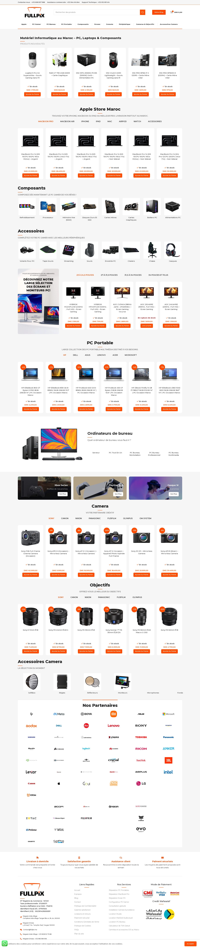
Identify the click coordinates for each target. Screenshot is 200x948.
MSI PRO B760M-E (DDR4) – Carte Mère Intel (167, 75)
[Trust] (86, 795)
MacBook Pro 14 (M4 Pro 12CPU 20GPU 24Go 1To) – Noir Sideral (169, 156)
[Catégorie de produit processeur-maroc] (48, 209)
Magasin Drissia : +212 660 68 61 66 (35, 939)
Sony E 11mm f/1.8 (30, 630)
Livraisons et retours (82, 914)
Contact (77, 902)
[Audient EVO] (141, 830)
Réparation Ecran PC (117, 898)
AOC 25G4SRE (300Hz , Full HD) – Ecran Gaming (146, 306)
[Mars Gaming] (141, 806)
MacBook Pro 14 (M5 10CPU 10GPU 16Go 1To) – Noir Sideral (113, 156)
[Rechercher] (142, 12)
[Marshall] (168, 818)
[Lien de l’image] (160, 914)
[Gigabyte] (31, 841)
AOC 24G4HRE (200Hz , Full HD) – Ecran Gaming (171, 306)
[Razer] (113, 830)
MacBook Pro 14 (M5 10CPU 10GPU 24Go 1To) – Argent (58, 156)
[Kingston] (113, 737)
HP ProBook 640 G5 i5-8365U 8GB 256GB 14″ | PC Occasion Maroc (86, 390)
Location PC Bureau (117, 922)
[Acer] (168, 806)
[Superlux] (113, 772)
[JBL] (168, 760)
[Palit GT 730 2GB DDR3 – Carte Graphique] (59, 60)
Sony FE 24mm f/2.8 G (58, 630)
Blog (76, 898)
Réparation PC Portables (119, 890)
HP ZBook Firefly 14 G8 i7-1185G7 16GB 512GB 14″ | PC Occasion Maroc (142, 390)
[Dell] (59, 725)
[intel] (168, 772)
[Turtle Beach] (59, 830)
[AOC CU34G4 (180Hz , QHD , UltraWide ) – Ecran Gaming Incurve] (122, 292)
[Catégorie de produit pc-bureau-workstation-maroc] (134, 452)
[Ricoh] (141, 749)
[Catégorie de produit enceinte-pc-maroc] (110, 252)
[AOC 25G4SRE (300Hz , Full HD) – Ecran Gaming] (146, 292)
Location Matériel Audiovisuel (121, 918)
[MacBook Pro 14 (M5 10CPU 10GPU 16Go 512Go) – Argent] (31, 141)
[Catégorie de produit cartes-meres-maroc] (110, 209)
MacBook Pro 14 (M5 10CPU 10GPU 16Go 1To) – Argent (86, 156)
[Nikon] (168, 795)
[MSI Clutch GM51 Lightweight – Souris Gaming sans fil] (113, 60)
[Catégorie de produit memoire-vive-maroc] (68, 210)
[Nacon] (113, 806)
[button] (32, 94)
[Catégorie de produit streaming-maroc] (68, 252)
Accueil (77, 890)
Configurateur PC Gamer (119, 902)
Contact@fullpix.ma (30, 930)
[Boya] (86, 714)
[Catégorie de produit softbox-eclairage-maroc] (32, 684)
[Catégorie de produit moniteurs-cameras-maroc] (123, 684)
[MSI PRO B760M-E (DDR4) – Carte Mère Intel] (167, 60)
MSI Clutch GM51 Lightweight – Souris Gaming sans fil (114, 75)
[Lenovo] (113, 725)
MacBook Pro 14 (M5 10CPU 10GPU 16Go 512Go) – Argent (30, 156)
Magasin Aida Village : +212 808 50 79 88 (37, 934)
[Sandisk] (141, 760)
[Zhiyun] (86, 830)
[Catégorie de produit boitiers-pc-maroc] (152, 209)
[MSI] (113, 818)
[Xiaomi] (113, 714)
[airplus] (141, 772)
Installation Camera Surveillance (121, 910)
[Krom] (31, 795)
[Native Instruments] (59, 760)
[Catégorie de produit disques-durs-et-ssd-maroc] (89, 210)
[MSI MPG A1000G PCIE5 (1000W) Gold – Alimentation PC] (86, 60)
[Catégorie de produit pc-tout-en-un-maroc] (115, 451)
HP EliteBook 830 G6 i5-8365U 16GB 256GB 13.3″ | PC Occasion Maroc (58, 390)
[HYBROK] (141, 818)
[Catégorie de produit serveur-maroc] (96, 451)
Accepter (190, 944)
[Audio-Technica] (86, 737)
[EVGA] (113, 795)
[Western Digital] (59, 818)
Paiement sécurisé (81, 918)
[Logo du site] (34, 12)
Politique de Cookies (82, 926)
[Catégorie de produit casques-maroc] (173, 252)
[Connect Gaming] (168, 830)
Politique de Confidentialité (85, 906)
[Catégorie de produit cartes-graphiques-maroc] (131, 210)
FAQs (76, 930)
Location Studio (115, 914)
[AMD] (86, 841)
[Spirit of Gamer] (86, 760)
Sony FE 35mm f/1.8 (86, 630)
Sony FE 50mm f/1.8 (169, 630)
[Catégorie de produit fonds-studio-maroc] (183, 684)
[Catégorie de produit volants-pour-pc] (27, 252)
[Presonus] (31, 830)
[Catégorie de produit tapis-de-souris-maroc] (48, 252)
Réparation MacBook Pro (119, 894)
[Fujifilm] (86, 818)
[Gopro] (59, 841)
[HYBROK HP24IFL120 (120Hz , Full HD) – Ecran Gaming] (98, 292)
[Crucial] (113, 760)
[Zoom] (59, 806)
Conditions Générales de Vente (86, 922)
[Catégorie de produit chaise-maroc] (152, 252)
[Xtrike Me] (86, 806)
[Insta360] (31, 806)
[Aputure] (59, 772)
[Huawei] (113, 749)
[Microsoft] (168, 714)
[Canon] (31, 783)
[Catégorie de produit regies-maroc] (62, 684)
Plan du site (79, 934)
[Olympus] (168, 725)
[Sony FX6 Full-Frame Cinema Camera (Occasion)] (31, 538)
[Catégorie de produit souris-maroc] (89, 252)
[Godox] (31, 725)
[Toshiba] (141, 737)
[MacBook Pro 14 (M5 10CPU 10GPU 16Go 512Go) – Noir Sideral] (142, 141)
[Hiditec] (59, 795)
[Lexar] (31, 772)
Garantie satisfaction (82, 910)
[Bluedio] (31, 749)
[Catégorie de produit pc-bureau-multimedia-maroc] (173, 452)
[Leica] (86, 725)
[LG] (141, 783)
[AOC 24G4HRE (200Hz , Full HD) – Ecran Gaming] (171, 292)
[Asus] (141, 714)
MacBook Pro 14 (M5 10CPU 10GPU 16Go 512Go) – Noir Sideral (141, 156)
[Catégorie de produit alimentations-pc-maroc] (173, 209)
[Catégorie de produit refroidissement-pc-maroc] (27, 209)
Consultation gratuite (117, 906)
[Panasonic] (168, 737)
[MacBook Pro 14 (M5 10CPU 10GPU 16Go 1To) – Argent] (86, 141)
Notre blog (159, 12)
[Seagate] (31, 760)
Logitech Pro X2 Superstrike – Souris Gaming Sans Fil (32, 75)
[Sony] (141, 725)
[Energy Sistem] (59, 737)
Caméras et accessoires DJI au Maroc (124, 930)
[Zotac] (31, 818)
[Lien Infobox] (79, 861)
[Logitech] (86, 749)
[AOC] (113, 783)
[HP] (31, 714)
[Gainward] (86, 772)
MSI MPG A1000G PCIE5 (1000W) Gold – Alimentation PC (86, 75)
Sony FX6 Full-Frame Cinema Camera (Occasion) (30, 553)
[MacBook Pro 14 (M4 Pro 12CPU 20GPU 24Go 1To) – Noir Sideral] (169, 141)
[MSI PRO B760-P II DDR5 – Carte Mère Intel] (140, 60)
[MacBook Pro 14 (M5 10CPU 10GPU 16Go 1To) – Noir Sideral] (114, 141)
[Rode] (168, 783)
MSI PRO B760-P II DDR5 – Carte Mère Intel (140, 75)
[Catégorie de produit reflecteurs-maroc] (92, 684)
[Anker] (168, 749)
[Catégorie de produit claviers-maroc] (131, 252)
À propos (77, 894)
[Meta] (59, 714)
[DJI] (141, 795)
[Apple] (59, 783)
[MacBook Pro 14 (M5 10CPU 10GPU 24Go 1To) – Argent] (58, 141)
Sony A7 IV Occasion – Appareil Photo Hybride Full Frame (114, 553)
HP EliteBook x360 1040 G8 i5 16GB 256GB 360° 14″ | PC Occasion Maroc (169, 390)
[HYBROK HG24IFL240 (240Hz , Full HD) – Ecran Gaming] (73, 292)
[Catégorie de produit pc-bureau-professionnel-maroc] (154, 452)
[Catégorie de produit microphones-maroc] (153, 684)
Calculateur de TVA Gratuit (119, 926)
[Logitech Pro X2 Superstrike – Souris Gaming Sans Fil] (32, 60)
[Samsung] (31, 737)
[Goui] (86, 783)
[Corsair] (59, 749)
